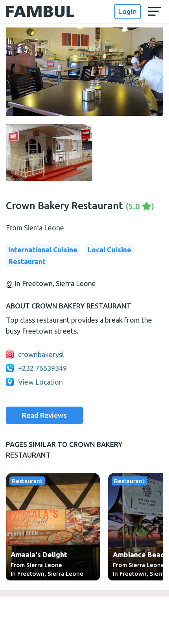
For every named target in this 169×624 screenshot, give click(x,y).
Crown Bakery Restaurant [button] (80, 205)
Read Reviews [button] (44, 415)
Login (127, 11)
